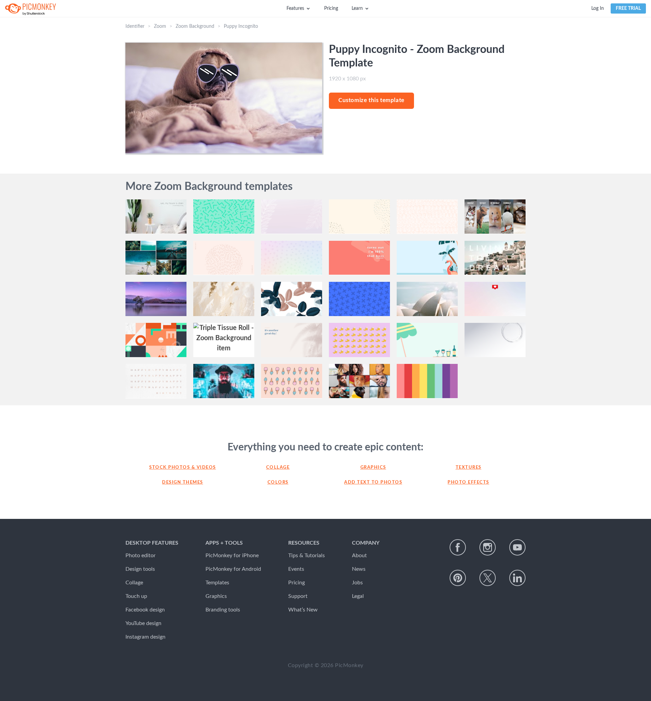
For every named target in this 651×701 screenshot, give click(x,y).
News (359, 569)
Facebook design (145, 609)
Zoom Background (195, 26)
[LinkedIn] (517, 578)
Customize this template (371, 100)
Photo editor (140, 555)
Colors (278, 482)
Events (296, 569)
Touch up (136, 596)
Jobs (357, 582)
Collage (278, 467)
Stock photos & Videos (182, 467)
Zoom (160, 26)
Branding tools (222, 609)
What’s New (303, 609)
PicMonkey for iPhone (232, 555)
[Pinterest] (458, 578)
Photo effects (468, 482)
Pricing (331, 8)
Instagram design (145, 637)
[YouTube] (517, 547)
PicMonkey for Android (233, 569)
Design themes (182, 482)
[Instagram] (487, 547)
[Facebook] (458, 547)
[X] (487, 578)
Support (298, 596)
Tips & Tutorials (306, 555)
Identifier (134, 26)
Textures (468, 467)
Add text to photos (373, 482)
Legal (358, 596)
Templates (217, 582)
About (359, 555)
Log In (597, 8)
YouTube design (143, 623)
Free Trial (628, 8)
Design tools (140, 569)
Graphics (373, 467)
